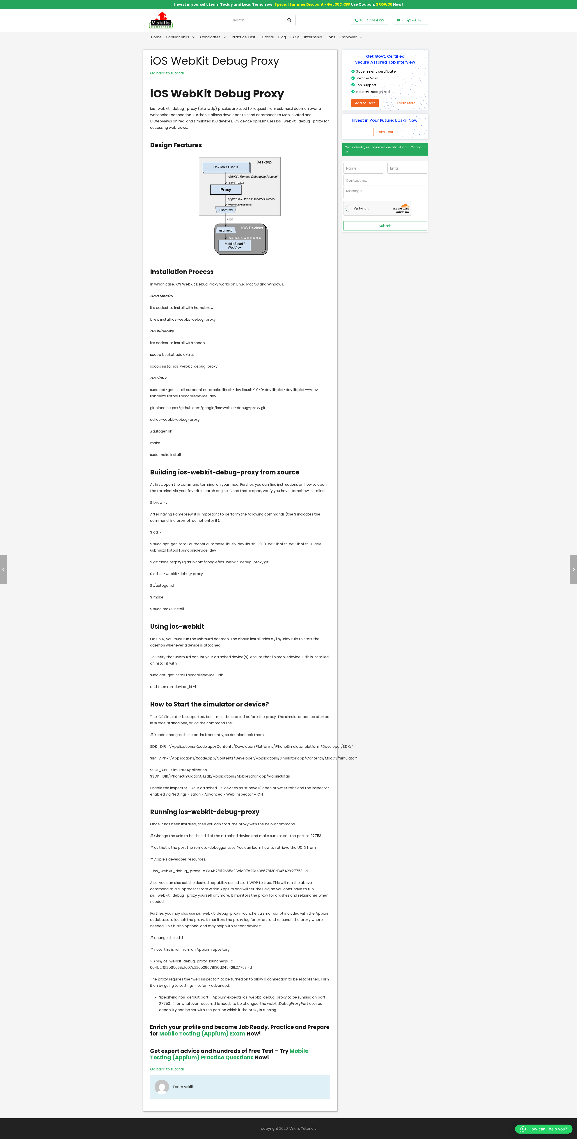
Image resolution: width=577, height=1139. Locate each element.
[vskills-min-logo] (161, 20)
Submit (385, 225)
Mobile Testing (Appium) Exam (202, 1033)
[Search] (289, 20)
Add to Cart (365, 103)
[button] (543, 1129)
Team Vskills (184, 1086)
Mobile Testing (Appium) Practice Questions (229, 1054)
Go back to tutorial (167, 73)
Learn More (406, 103)
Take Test (385, 131)
